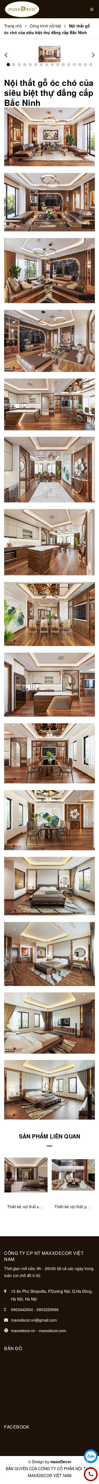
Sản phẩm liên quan (49, 1136)
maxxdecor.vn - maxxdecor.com (38, 1330)
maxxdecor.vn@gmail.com (34, 1320)
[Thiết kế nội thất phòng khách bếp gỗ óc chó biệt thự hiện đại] (26, 1175)
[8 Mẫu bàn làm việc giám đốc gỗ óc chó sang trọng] (73, 1175)
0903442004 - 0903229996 (35, 1309)
